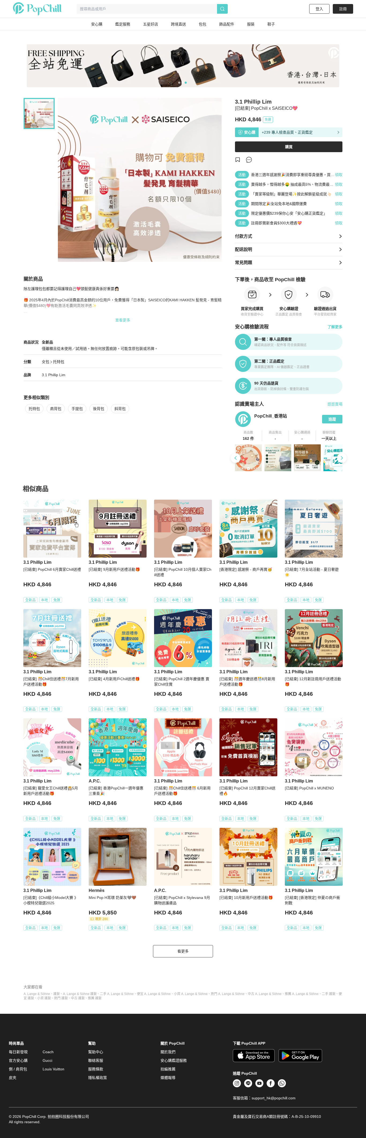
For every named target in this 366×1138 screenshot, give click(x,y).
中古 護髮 (78, 998)
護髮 (56, 994)
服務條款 (95, 1069)
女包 (45, 362)
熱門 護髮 (61, 998)
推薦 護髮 (95, 998)
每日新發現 (18, 1052)
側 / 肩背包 (18, 1069)
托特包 (58, 362)
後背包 (98, 409)
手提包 (77, 409)
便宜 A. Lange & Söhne (154, 994)
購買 (289, 147)
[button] (248, 435)
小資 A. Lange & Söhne (191, 994)
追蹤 (332, 419)
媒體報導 (167, 1077)
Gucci (47, 1060)
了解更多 (334, 327)
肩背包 (55, 409)
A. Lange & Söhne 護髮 (80, 994)
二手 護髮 (328, 994)
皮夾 (12, 1077)
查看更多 (122, 320)
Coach (48, 1052)
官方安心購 (18, 1060)
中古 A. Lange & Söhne (265, 994)
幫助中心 (95, 1052)
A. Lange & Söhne (37, 994)
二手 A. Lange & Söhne (117, 994)
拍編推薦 (167, 1069)
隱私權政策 (97, 1077)
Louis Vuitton (53, 1069)
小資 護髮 (44, 998)
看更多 (183, 951)
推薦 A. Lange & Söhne (302, 994)
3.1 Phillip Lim (53, 375)
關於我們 (167, 1052)
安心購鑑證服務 (173, 1060)
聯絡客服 (95, 1060)
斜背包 (120, 409)
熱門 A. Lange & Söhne (228, 994)
